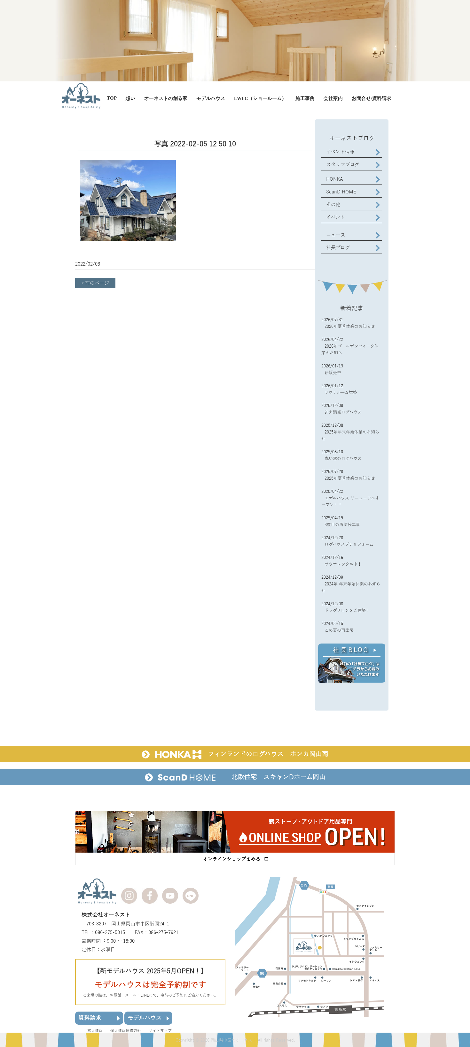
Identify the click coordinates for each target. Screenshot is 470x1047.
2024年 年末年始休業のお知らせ (350, 587)
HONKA (334, 179)
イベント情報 (340, 151)
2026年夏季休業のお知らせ (350, 326)
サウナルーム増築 (341, 392)
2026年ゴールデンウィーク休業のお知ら (350, 349)
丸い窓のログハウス (343, 458)
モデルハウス (145, 1018)
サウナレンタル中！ (343, 564)
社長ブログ (338, 247)
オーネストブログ (352, 138)
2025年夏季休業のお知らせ (350, 478)
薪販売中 (333, 373)
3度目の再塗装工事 (342, 525)
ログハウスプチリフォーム (349, 544)
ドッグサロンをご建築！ (347, 610)
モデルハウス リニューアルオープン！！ (350, 501)
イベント (335, 217)
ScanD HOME (341, 191)
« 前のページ (95, 283)
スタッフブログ (342, 164)
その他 (333, 204)
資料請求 (89, 1018)
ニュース (335, 234)
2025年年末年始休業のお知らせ (350, 435)
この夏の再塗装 (339, 630)
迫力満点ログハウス (343, 412)
